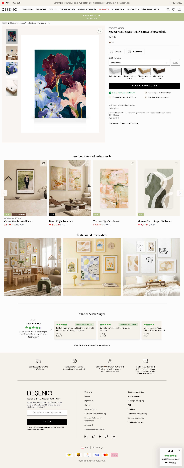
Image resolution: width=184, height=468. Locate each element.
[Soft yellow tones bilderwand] (92, 267)
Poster (53, 9)
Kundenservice (134, 396)
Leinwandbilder (67, 9)
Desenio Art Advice (136, 392)
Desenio (99, 461)
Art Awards (89, 425)
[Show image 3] (12, 70)
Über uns (88, 392)
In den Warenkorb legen (144, 86)
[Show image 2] (12, 53)
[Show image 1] (12, 36)
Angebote (104, 9)
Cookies (131, 409)
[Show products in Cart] (179, 10)
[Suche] (168, 9)
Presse (87, 396)
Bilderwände (118, 9)
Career (87, 405)
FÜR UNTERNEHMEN (150, 9)
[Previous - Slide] (107, 73)
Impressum (89, 401)
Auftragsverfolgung (136, 401)
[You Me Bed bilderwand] (151, 267)
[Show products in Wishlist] (173, 10)
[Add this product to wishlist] (100, 31)
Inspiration (133, 9)
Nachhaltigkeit (90, 409)
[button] (175, 63)
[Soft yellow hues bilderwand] (32, 267)
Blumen (13, 23)
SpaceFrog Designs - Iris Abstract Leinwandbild (35, 23)
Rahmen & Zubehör (87, 9)
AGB (129, 405)
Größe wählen (115, 58)
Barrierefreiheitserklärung (95, 414)
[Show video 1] (12, 88)
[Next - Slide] (182, 73)
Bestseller (28, 9)
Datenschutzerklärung (42, 427)
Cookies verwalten (136, 422)
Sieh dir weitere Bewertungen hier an (92, 345)
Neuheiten (41, 9)
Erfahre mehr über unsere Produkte (123, 123)
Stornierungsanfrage (136, 418)
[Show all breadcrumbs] (4, 23)
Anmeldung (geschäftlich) (95, 429)
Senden (47, 421)
